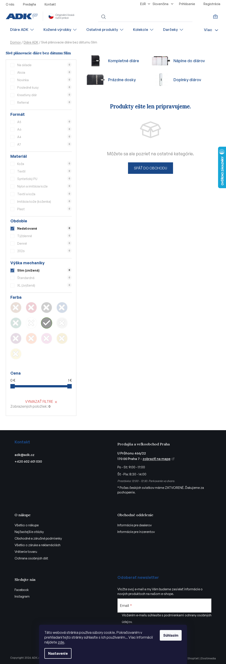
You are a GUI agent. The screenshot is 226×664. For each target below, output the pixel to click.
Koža (43, 164)
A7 (43, 144)
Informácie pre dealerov (134, 525)
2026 (43, 251)
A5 (43, 122)
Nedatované (43, 228)
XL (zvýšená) (43, 285)
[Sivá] (46, 322)
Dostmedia (208, 658)
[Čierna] (46, 307)
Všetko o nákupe (27, 525)
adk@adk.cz (24, 455)
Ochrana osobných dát (31, 558)
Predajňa (29, 4)
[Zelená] (15, 322)
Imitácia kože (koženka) (43, 201)
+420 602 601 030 (28, 461)
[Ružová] (46, 338)
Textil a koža (43, 194)
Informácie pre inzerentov (136, 532)
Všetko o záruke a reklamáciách (37, 545)
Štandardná (43, 278)
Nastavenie (58, 653)
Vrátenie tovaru (26, 552)
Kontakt (50, 4)
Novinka (43, 80)
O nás (10, 4)
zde (61, 642)
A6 (43, 129)
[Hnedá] (15, 307)
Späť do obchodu (150, 168)
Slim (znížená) (43, 270)
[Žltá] (15, 353)
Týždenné (43, 236)
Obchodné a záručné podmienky (38, 538)
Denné (43, 243)
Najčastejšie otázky (29, 532)
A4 (43, 137)
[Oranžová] (31, 338)
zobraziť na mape (156, 459)
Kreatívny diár (43, 95)
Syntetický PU (43, 179)
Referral (43, 102)
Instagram (22, 596)
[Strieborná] (62, 322)
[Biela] (31, 322)
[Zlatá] (62, 338)
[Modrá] (62, 307)
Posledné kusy (43, 87)
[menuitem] (22, 29)
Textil (43, 171)
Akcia (43, 72)
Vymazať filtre (39, 401)
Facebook (22, 590)
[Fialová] (15, 338)
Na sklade (43, 65)
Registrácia (211, 4)
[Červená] (31, 307)
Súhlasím (170, 635)
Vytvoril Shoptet (187, 658)
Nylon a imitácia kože (43, 186)
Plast (43, 209)
